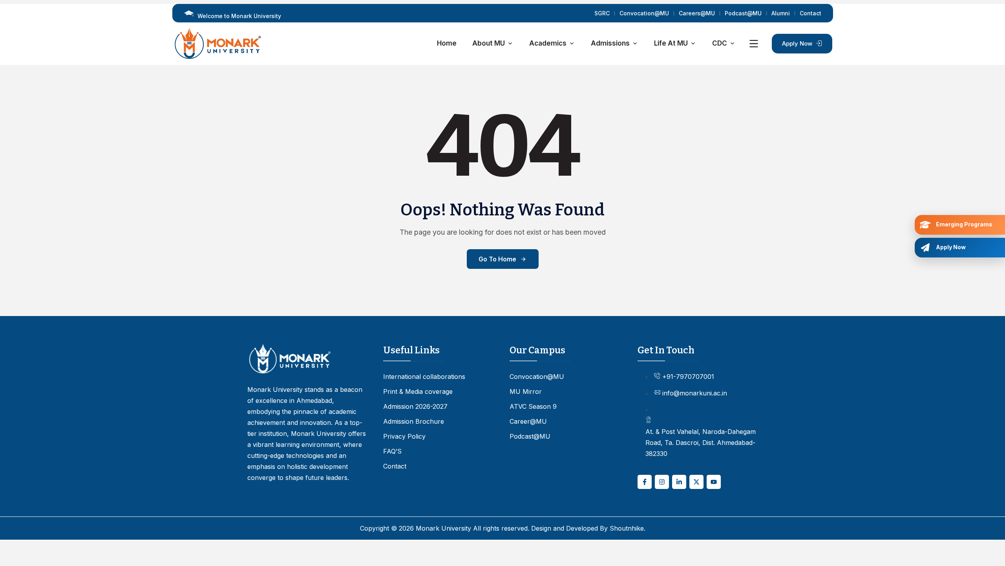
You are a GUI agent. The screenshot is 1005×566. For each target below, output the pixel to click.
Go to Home (497, 259)
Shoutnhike (627, 528)
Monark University (443, 528)
